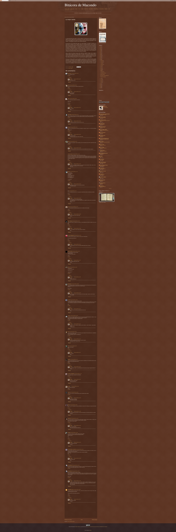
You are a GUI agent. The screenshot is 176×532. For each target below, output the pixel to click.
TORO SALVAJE (70, 251)
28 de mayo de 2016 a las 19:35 (77, 442)
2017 (100, 58)
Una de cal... (69, 392)
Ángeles (69, 404)
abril (101, 78)
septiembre (102, 64)
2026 (100, 46)
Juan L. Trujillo (102, 147)
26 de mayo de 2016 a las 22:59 (77, 198)
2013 (100, 86)
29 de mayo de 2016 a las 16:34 (77, 480)
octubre (101, 63)
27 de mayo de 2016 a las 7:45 (78, 373)
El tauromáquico (102, 159)
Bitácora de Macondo (80, 4)
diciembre (102, 60)
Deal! (100, 177)
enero (101, 82)
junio (101, 68)
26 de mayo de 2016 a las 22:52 (77, 163)
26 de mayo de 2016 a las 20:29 (73, 299)
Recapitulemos (101, 180)
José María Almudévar (77, 526)
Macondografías (67, 9)
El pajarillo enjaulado (102, 165)
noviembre (102, 61)
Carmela (69, 299)
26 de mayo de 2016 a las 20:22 (75, 283)
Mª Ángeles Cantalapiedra (71, 373)
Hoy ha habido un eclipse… (103, 162)
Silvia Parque (69, 73)
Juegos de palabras (91, 8)
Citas (109, 8)
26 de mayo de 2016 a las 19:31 (76, 251)
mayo (101, 69)
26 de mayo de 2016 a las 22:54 (77, 183)
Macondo (71, 91)
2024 (100, 49)
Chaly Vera (69, 206)
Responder (69, 75)
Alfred (68, 85)
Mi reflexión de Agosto (102, 127)
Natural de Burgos (102, 74)
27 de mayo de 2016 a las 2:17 (77, 308)
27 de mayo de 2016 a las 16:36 (75, 386)
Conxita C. (69, 315)
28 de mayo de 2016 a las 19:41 (79, 449)
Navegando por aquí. (102, 174)
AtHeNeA (69, 171)
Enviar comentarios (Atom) (71, 521)
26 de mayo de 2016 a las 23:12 (77, 244)
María (68, 98)
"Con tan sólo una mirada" (103, 117)
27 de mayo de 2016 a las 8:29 (77, 379)
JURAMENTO (101, 136)
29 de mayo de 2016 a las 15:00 (75, 465)
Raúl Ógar (69, 359)
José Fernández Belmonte (103, 168)
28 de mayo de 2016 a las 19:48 (77, 458)
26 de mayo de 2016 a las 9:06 (73, 98)
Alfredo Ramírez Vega (70, 489)
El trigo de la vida (102, 150)
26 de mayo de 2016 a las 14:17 (74, 206)
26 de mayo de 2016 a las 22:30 (72, 331)
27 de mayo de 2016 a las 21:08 (77, 411)
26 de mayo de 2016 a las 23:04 (77, 228)
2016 (100, 59)
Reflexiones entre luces (103, 126)
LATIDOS (101, 156)
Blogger (90, 530)
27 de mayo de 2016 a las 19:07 (74, 392)
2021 (100, 53)
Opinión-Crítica (86, 8)
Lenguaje (82, 8)
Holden (69, 141)
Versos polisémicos (96, 8)
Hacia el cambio (102, 144)
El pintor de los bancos (103, 76)
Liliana (69, 267)
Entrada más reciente (68, 519)
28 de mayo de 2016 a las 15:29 (74, 418)
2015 (100, 83)
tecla (68, 331)
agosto (101, 65)
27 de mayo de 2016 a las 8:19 (77, 352)
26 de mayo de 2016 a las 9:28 (77, 107)
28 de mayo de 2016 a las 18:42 (74, 432)
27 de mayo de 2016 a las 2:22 (77, 323)
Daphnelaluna (69, 283)
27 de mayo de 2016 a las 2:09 (77, 292)
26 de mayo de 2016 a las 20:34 (74, 315)
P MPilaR (69, 432)
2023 (100, 50)
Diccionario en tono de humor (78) (104, 75)
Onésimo (101, 70)
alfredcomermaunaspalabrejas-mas (104, 138)
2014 (100, 85)
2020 (100, 54)
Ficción (79, 8)
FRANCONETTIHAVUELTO (104, 153)
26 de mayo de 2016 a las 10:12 (73, 141)
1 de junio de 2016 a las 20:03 (77, 489)
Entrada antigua (94, 519)
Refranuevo (106, 8)
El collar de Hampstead (71, 235)
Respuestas (70, 77)
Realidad (76, 8)
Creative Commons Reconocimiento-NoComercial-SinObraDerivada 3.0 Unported (97, 526)
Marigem (69, 127)
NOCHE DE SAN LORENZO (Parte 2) (104, 139)
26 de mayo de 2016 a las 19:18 (77, 235)
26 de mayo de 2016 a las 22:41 (77, 134)
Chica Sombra (69, 114)
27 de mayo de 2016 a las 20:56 (73, 404)
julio (101, 66)
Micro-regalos (101, 141)
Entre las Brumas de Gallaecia (104, 165)
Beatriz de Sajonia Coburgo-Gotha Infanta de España (105, 121)
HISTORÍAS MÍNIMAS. (103, 186)
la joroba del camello (102, 135)
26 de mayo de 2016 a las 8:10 (74, 73)
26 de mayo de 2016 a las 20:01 (73, 267)
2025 (100, 48)
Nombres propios (72, 8)
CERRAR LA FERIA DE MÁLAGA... (104, 130)
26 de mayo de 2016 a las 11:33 (74, 171)
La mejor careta (102, 71)
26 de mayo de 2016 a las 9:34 (73, 127)
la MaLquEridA (70, 465)
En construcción (102, 168)
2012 (100, 87)
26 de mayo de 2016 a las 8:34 (73, 85)
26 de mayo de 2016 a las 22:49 (77, 147)
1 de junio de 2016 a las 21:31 (77, 499)
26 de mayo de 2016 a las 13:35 (72, 190)
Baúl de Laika (101, 185)
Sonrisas (71, 9)
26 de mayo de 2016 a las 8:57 (77, 91)
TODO (68, 8)
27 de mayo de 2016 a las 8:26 (77, 366)
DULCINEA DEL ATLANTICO (72, 449)
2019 (100, 55)
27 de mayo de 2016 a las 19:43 (77, 397)
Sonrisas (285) (101, 133)
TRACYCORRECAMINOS (103, 129)
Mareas (101, 171)
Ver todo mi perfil (105, 107)
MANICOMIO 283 (102, 124)
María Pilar (69, 418)
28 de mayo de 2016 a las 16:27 (77, 425)
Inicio (66, 8)
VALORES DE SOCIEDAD (103, 114)
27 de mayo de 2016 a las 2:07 (77, 260)
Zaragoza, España (70, 68)
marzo (101, 79)
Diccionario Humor (101, 8)
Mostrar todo (110, 188)
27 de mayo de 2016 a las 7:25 (74, 359)
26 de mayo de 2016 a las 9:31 (75, 114)
